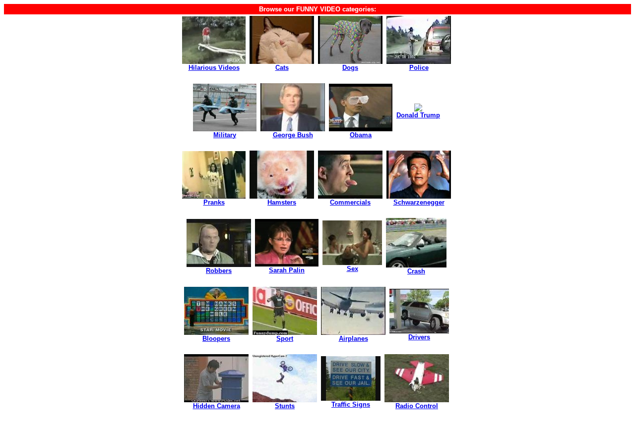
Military (224, 135)
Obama (361, 135)
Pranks (214, 202)
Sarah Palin (287, 270)
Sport (284, 338)
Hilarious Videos (214, 67)
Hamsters (281, 202)
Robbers (219, 270)
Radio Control (416, 406)
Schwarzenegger (418, 202)
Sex (352, 268)
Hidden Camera (216, 406)
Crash (416, 271)
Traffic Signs (350, 404)
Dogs (350, 67)
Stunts (285, 406)
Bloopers (216, 338)
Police (419, 67)
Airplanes (353, 338)
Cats (282, 67)
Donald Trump (418, 115)
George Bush (293, 135)
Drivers (419, 337)
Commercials (350, 202)
